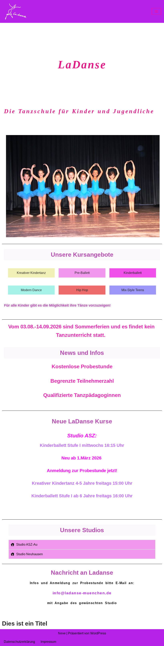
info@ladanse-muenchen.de (82, 593)
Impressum (48, 641)
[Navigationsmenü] (156, 11)
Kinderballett (133, 273)
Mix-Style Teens (132, 290)
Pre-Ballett (82, 273)
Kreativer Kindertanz (31, 273)
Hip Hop (82, 290)
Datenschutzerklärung (19, 641)
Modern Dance (31, 290)
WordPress (98, 633)
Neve (62, 633)
